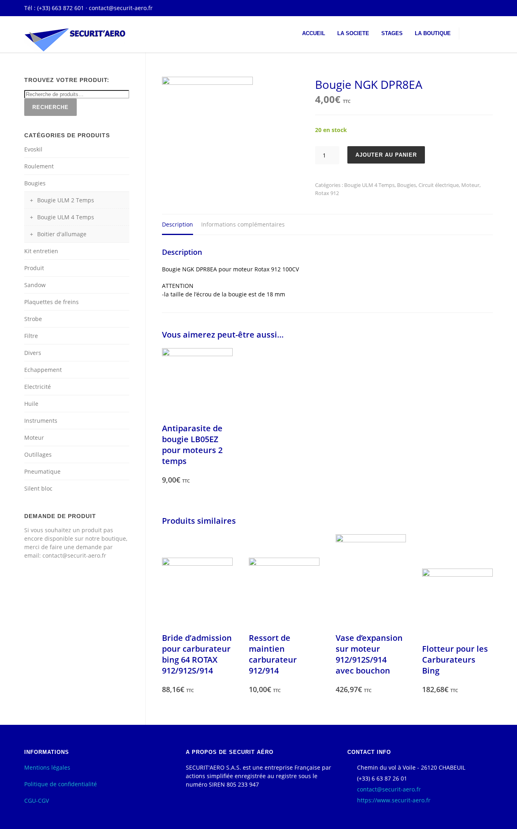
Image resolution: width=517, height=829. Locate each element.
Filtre (31, 336)
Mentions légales (47, 767)
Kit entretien (41, 251)
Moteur (470, 185)
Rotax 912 (327, 193)
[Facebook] (485, 8)
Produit (34, 268)
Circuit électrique (438, 185)
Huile (31, 403)
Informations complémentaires (243, 224)
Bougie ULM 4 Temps (369, 185)
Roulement (39, 166)
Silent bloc (38, 488)
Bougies (406, 185)
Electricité (37, 386)
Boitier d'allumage (61, 234)
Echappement (43, 370)
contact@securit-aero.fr (121, 8)
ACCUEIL (313, 33)
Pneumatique (42, 471)
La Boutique (433, 33)
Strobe (33, 319)
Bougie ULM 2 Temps (65, 200)
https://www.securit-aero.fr (394, 800)
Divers (32, 353)
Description (177, 224)
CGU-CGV (36, 800)
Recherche (50, 107)
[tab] (177, 224)
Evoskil (33, 149)
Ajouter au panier (386, 155)
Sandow (35, 285)
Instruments (40, 420)
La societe (353, 33)
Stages (392, 33)
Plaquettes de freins (51, 302)
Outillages (38, 454)
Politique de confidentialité (60, 784)
